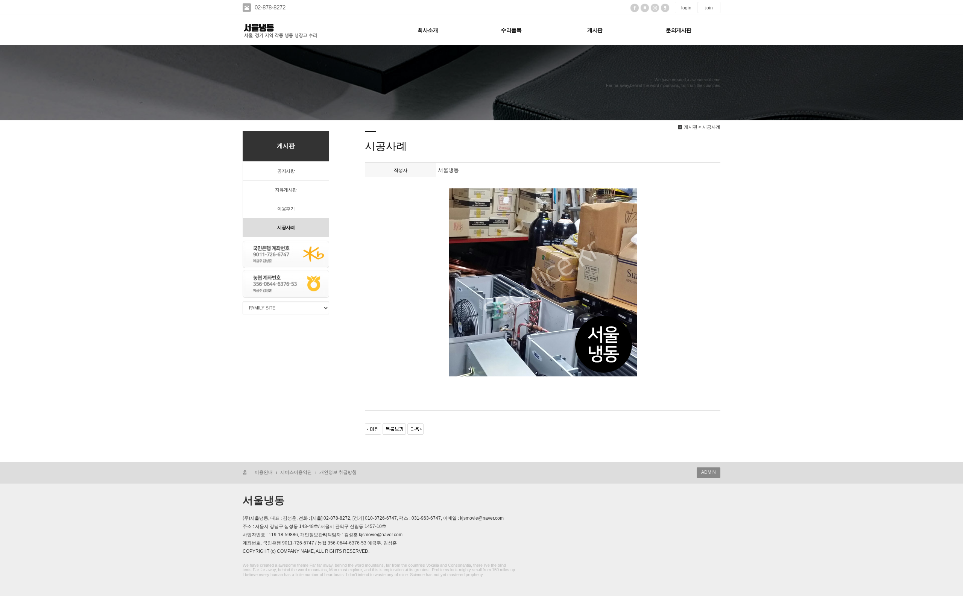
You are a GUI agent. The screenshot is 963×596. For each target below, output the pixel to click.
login (686, 8)
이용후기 (286, 208)
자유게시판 (286, 190)
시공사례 (286, 227)
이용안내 (264, 472)
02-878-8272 (270, 7)
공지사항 (286, 171)
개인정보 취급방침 (338, 472)
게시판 (595, 30)
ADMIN (708, 472)
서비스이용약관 (296, 472)
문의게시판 (678, 30)
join (709, 8)
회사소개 (428, 30)
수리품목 (511, 30)
